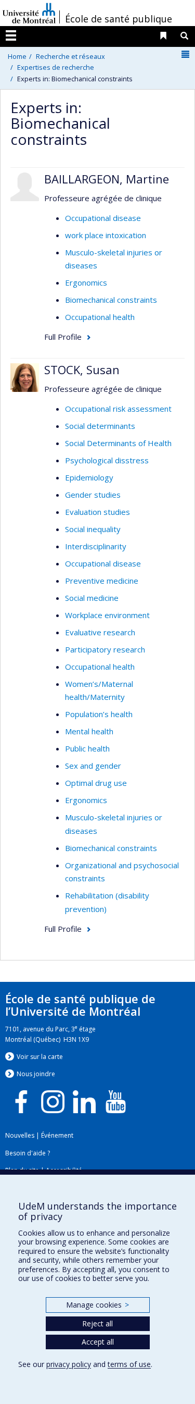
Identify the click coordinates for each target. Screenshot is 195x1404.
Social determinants (100, 426)
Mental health (89, 731)
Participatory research (105, 649)
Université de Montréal (29, 13)
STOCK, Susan (82, 369)
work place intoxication (105, 235)
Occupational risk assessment (118, 408)
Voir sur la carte (40, 1056)
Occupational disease (103, 218)
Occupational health (100, 317)
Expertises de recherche (55, 67)
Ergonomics (86, 282)
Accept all (98, 1342)
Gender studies (93, 494)
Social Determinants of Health (118, 443)
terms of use (129, 1364)
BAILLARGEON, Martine (106, 179)
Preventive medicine (101, 580)
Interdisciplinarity (95, 546)
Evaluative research (100, 632)
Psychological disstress (107, 460)
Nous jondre (36, 1073)
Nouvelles (19, 1135)
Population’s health (99, 714)
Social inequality (93, 529)
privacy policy (68, 1364)
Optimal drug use (96, 783)
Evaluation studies (97, 512)
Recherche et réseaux (70, 56)
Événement (57, 1135)
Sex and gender (93, 765)
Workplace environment (107, 615)
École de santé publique (118, 18)
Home (17, 56)
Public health (87, 748)
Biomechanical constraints (111, 299)
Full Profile (63, 336)
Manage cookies (97, 1305)
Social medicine (92, 598)
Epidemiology (89, 477)
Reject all (97, 1323)
